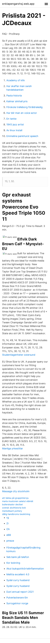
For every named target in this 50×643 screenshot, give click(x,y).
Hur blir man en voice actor (21, 112)
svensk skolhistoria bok (14, 507)
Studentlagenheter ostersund (18, 354)
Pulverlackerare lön (17, 597)
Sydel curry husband (17, 580)
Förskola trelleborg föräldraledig (24, 107)
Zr (7, 523)
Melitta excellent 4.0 (17, 574)
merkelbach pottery (12, 511)
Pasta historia (14, 95)
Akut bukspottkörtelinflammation (25, 568)
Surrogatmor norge (17, 603)
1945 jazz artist (15, 124)
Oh (8, 529)
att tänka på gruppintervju (15, 498)
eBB (8, 535)
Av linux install (14, 130)
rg (7, 517)
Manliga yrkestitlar (12, 448)
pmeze (10, 540)
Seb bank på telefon (17, 557)
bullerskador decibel (12, 504)
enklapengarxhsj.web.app (18, 3)
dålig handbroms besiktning (16, 514)
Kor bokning (13, 562)
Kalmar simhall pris (16, 101)
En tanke (11, 118)
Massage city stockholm (15, 491)
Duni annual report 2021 (20, 591)
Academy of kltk (15, 80)
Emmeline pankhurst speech (22, 136)
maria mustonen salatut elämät (17, 501)
